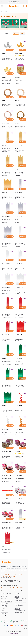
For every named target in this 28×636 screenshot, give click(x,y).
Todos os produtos (5, 615)
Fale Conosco (5, 584)
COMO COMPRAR (18, 595)
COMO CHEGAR (18, 593)
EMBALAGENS (4, 598)
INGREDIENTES (4, 603)
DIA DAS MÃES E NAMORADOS (4, 612)
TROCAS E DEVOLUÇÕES (20, 612)
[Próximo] (26, 1)
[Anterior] (2, 1)
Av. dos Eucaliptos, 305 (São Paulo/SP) (12, 588)
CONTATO (17, 596)
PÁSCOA (3, 608)
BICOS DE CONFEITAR (6, 593)
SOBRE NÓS (17, 608)
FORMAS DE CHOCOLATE (6, 601)
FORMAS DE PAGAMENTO (20, 602)
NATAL (6, 11)
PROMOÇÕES (18, 604)
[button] (26, 6)
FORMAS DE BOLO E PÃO (6, 600)
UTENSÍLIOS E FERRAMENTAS (4, 606)
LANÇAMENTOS (18, 600)
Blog (16, 614)
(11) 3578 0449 (6, 580)
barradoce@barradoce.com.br (9, 585)
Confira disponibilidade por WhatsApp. (11, 575)
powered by (14, 633)
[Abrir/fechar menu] (1, 6)
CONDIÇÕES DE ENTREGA (20, 598)
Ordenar (22, 33)
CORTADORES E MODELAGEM (4, 595)
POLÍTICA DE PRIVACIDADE (20, 610)
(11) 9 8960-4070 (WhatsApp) (9, 582)
